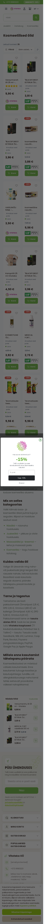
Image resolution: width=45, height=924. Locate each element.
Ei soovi (21, 483)
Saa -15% (21, 478)
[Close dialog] (40, 439)
